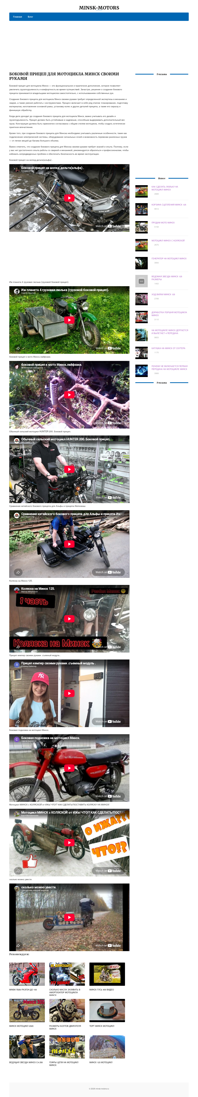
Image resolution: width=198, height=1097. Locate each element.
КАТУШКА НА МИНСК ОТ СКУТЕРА (168, 348)
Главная (17, 16)
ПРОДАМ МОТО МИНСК (163, 222)
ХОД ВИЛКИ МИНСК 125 (163, 294)
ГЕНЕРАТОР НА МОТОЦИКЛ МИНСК (169, 258)
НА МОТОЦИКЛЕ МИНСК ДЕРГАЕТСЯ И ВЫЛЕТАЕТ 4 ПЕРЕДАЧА (170, 332)
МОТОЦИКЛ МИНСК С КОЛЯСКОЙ (168, 240)
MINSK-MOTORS (99, 8)
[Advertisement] (99, 44)
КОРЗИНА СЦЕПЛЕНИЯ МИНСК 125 (169, 204)
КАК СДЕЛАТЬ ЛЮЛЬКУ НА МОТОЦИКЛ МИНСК (165, 188)
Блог (30, 16)
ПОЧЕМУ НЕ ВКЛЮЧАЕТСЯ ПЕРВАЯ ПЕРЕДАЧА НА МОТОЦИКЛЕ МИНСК (169, 368)
